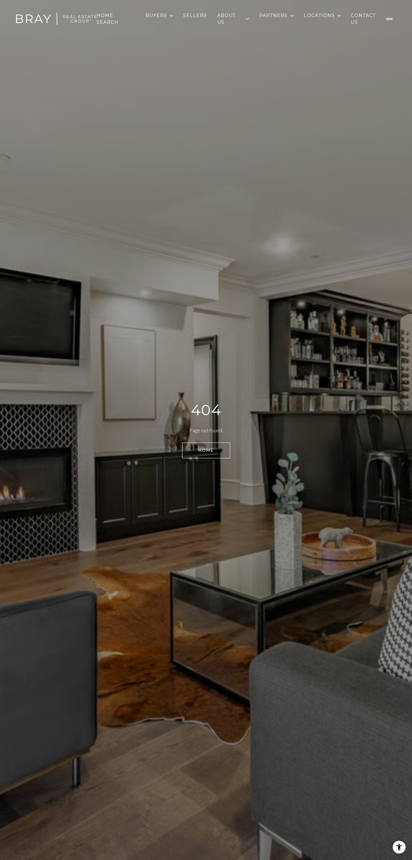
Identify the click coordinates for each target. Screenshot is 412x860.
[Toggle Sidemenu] (389, 19)
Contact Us (363, 19)
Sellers (195, 15)
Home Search (107, 19)
